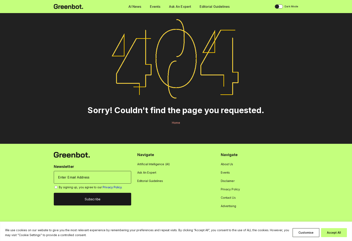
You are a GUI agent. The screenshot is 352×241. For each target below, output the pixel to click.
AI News (134, 6)
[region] (176, 231)
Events (155, 6)
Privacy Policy (112, 187)
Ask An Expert (180, 6)
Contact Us (228, 197)
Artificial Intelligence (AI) (153, 164)
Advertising (228, 206)
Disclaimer (228, 181)
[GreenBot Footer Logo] (72, 154)
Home (176, 122)
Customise (306, 232)
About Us (227, 164)
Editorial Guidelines (215, 6)
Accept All (334, 232)
